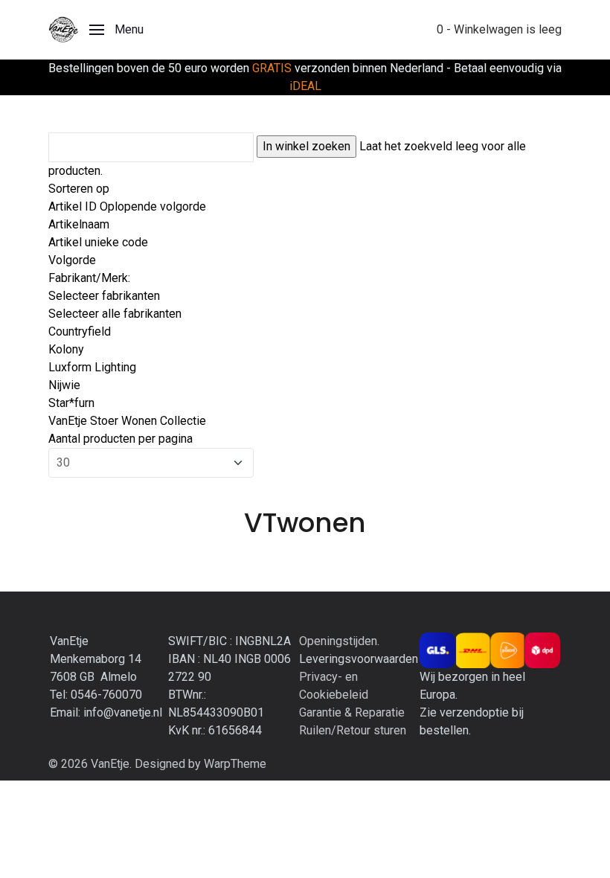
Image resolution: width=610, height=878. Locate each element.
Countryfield (79, 331)
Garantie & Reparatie (352, 712)
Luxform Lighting (92, 367)
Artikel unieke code (98, 242)
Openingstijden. (339, 641)
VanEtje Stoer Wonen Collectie (127, 421)
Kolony (66, 349)
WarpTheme (235, 764)
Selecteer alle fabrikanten (115, 314)
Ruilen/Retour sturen (352, 730)
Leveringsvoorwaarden (358, 659)
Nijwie (64, 385)
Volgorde (72, 260)
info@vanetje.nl (122, 712)
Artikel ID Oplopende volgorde (127, 206)
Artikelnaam (78, 224)
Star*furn (71, 403)
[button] (116, 30)
